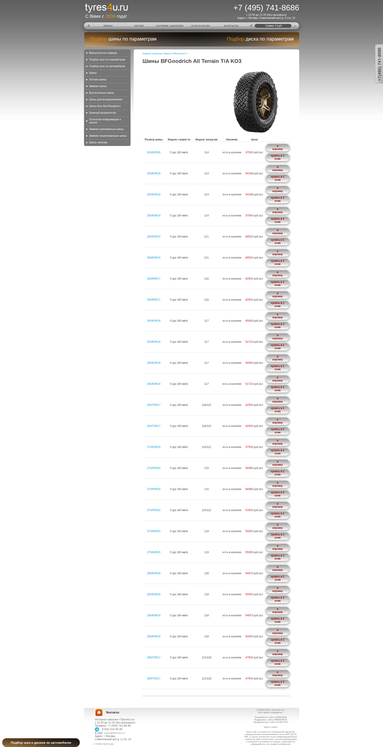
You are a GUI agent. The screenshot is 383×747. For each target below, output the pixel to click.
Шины (93, 72)
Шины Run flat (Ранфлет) (105, 106)
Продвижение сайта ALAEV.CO (271, 722)
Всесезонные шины (101, 92)
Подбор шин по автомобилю (107, 66)
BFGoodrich (179, 53)
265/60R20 (153, 236)
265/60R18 (153, 152)
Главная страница (152, 53)
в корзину (277, 147)
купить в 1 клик (277, 157)
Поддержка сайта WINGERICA (270, 719)
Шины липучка (98, 142)
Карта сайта (270, 727)
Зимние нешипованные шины (108, 135)
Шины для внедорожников (105, 99)
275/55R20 (153, 447)
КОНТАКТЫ (231, 26)
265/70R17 (153, 405)
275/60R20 (153, 531)
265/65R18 (153, 320)
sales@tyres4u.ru (114, 733)
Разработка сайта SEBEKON (271, 717)
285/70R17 (153, 657)
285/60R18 (153, 573)
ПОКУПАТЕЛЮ (200, 26)
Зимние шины (98, 86)
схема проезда (104, 743)
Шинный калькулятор (102, 112)
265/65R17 (153, 278)
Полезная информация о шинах (105, 121)
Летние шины (97, 79)
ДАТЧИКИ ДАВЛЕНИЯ (169, 26)
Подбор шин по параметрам (107, 59)
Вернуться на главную (103, 52)
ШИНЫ (108, 26)
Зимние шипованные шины (106, 129)
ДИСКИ (139, 26)
